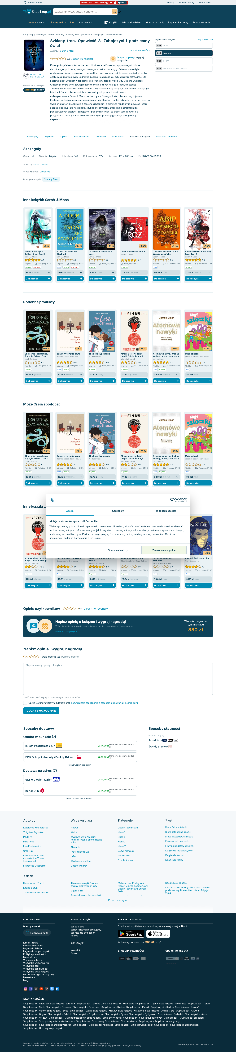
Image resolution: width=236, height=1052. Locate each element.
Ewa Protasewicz (32, 846)
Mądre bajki (77, 890)
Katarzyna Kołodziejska (35, 827)
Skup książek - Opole (34, 1010)
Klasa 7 (122, 846)
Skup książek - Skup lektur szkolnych (142, 1017)
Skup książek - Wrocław (62, 1003)
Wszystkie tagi (31, 965)
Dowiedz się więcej (66, 631)
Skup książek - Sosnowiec (86, 1007)
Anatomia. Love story (132, 558)
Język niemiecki (126, 851)
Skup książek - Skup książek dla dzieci (184, 1017)
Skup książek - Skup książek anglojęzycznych (47, 1024)
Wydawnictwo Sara (81, 861)
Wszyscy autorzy (32, 960)
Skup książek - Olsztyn (35, 1017)
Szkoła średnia (125, 860)
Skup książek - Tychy (146, 1003)
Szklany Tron (51, 179)
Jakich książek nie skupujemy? (86, 929)
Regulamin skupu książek (36, 951)
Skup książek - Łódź (57, 1010)
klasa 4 (121, 837)
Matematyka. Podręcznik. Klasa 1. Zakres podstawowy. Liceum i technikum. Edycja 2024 (133, 887)
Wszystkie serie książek (35, 968)
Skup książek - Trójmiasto (172, 1003)
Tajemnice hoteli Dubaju (35, 892)
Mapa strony (30, 957)
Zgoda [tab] (70, 510)
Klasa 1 (121, 832)
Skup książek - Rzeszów (36, 1003)
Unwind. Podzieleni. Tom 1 (198, 558)
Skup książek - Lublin (81, 1010)
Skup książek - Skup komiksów (121, 1021)
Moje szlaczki (192, 354)
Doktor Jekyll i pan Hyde (69, 558)
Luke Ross (28, 841)
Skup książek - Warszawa (120, 1003)
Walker (74, 832)
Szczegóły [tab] (118, 510)
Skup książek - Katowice (131, 1010)
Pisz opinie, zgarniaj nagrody (38, 974)
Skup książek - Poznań (187, 1007)
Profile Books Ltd (80, 851)
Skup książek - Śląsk (34, 1007)
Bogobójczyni (30, 887)
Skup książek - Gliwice (187, 1010)
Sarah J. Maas (57, 200)
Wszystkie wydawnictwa (36, 963)
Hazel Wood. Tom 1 (33, 883)
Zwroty (170, 2)
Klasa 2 (122, 841)
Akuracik (75, 847)
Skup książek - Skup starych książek (134, 1024)
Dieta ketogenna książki (178, 832)
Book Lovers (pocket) (176, 882)
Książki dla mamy (174, 860)
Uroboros (45, 171)
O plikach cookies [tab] (166, 510)
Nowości (75, 950)
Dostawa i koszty (185, 2)
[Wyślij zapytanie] (114, 11)
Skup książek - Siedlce (113, 1007)
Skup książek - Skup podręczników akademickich (49, 1021)
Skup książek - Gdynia (35, 1014)
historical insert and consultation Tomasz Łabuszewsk (34, 858)
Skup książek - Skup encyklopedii (104, 1017)
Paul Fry (27, 837)
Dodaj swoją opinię (41, 710)
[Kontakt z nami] (24, 2)
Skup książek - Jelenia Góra (159, 1010)
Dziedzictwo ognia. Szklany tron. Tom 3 (35, 252)
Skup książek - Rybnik (137, 1007)
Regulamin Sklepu (32, 948)
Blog (25, 980)
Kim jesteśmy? (30, 942)
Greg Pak (28, 851)
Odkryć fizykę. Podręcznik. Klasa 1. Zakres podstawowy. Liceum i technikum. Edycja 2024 (187, 890)
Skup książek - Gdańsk (60, 1014)
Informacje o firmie (33, 945)
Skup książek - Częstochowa (88, 1014)
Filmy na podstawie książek (179, 846)
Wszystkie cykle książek (36, 971)
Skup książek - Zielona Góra (91, 1003)
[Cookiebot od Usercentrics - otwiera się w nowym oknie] (173, 500)
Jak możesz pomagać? (83, 932)
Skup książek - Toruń (199, 1003)
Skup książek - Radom (162, 1007)
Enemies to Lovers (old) (177, 841)
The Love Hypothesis (99, 354)
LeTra (73, 856)
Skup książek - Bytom (116, 1014)
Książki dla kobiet (174, 855)
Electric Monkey (79, 865)
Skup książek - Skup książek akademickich (176, 1024)
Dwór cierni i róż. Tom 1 (133, 251)
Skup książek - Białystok (171, 1014)
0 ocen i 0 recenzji (82, 58)
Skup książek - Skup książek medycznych (160, 1021)
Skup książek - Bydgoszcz (143, 1014)
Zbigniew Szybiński (33, 832)
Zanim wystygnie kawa (68, 354)
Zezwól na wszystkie (163, 550)
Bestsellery (29, 977)
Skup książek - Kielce (196, 1014)
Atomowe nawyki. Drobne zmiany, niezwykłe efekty (166, 355)
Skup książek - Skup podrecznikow (67, 1017)
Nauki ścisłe (124, 855)
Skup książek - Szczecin (58, 1007)
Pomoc (74, 935)
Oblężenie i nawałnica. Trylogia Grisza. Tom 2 (36, 355)
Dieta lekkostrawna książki (179, 836)
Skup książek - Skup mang (90, 1021)
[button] (37, 932)
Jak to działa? (204, 2)
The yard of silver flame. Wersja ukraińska (165, 252)
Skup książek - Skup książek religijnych (93, 1024)
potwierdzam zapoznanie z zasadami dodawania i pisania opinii (104, 702)
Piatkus (74, 827)
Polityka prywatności (34, 954)
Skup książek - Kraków (105, 1010)
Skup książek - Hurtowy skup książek (42, 1028)
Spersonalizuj (115, 550)
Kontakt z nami (35, 2)
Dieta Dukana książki (176, 827)
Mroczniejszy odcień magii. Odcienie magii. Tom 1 (132, 356)
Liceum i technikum (128, 827)
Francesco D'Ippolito (34, 865)
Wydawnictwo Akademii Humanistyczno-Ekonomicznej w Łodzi (86, 840)
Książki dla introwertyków (178, 850)
